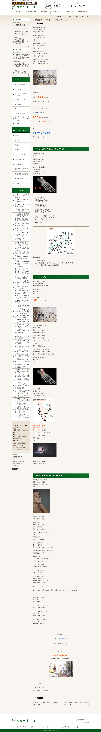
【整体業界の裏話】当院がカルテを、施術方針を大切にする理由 (21, 33)
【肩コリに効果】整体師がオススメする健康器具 (22, 316)
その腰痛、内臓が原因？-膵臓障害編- (22, 200)
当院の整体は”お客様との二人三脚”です (22, 346)
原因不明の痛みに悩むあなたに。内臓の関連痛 (22, 219)
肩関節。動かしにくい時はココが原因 (22, 337)
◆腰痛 (14, 432)
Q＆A (16, 109)
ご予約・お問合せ (82, 12)
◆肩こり (15, 434)
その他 (17, 183)
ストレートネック (20, 154)
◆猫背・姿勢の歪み (18, 443)
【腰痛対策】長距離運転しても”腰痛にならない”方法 (22, 258)
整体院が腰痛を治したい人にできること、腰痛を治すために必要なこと (22, 390)
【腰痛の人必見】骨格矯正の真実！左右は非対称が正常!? (22, 263)
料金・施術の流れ (31, 12)
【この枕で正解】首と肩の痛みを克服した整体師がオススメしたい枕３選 (22, 311)
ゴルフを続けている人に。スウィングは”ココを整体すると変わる (22, 268)
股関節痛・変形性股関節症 (22, 169)
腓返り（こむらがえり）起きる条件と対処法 (22, 277)
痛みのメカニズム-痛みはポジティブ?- (22, 224)
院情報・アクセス (69, 12)
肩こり (17, 140)
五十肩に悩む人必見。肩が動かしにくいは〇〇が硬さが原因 (22, 342)
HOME (59, 16)
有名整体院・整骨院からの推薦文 (22, 94)
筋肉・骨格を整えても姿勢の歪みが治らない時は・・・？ (76, 703)
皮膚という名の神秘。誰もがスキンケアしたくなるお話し (22, 297)
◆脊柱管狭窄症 (17, 438)
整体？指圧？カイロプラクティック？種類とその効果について (22, 366)
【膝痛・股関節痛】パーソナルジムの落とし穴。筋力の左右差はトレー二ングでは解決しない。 (21, 41)
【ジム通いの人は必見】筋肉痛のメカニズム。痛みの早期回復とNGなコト (22, 332)
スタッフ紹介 (56, 12)
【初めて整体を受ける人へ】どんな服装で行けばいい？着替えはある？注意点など (22, 410)
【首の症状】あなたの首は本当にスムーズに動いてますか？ (22, 326)
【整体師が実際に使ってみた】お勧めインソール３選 (22, 321)
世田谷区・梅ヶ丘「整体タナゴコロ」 (50, 730)
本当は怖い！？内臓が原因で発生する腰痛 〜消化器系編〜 (22, 195)
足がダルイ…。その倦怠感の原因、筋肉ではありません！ (22, 273)
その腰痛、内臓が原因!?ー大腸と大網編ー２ (22, 210)
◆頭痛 (14, 428)
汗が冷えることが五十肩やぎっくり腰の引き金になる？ (46, 703)
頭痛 (16, 145)
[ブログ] (21, 426)
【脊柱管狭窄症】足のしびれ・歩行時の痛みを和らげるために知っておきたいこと (21, 65)
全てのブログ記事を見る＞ (23, 449)
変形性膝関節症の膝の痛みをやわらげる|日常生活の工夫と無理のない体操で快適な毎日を (21, 56)
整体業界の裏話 (17, 445)
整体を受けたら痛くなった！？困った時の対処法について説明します (22, 400)
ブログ (65, 16)
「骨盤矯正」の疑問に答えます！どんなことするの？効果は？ (22, 380)
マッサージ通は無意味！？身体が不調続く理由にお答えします (22, 385)
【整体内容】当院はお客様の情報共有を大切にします (21, 25)
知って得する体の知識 (19, 447)
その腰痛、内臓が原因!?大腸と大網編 (22, 205)
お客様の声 (44, 12)
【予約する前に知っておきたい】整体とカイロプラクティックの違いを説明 (22, 417)
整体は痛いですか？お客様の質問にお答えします (22, 375)
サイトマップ (73, 727)
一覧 (27, 46)
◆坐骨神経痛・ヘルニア (20, 430)
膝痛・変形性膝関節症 (21, 174)
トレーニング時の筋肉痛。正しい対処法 (21, 287)
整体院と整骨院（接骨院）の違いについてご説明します (22, 356)
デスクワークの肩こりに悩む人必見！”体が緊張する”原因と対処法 (22, 234)
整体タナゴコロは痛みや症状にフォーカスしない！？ (22, 302)
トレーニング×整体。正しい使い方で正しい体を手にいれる (22, 282)
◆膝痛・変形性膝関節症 (20, 436)
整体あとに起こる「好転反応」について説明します (22, 361)
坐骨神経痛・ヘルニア (21, 159)
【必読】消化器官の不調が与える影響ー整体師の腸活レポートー (22, 215)
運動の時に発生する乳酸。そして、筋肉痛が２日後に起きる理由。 (22, 292)
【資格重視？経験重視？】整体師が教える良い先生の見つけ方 (22, 405)
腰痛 (16, 135)
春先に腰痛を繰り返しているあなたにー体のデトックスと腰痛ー (22, 306)
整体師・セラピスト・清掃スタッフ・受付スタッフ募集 (22, 118)
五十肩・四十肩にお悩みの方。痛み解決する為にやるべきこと (22, 248)
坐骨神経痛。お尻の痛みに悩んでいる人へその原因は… (22, 253)
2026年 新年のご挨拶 (20, 72)
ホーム (18, 12)
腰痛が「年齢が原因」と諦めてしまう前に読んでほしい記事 (22, 244)
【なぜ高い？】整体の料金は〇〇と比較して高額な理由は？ (22, 351)
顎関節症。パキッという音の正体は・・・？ (22, 239)
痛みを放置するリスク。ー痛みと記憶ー (22, 229)
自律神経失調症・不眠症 (22, 178)
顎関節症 (17, 150)
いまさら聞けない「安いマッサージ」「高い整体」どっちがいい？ (22, 395)
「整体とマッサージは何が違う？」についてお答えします (22, 371)
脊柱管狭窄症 (19, 164)
